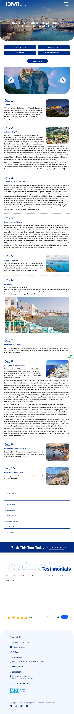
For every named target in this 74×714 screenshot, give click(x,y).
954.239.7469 (17, 657)
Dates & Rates (53, 47)
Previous (11, 80)
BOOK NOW (37, 61)
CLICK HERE (56, 547)
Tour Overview (20, 47)
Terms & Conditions (37, 703)
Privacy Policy (50, 703)
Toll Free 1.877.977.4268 (20, 642)
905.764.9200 (17, 672)
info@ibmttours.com (19, 647)
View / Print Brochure (53, 52)
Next (63, 80)
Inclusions (20, 52)
